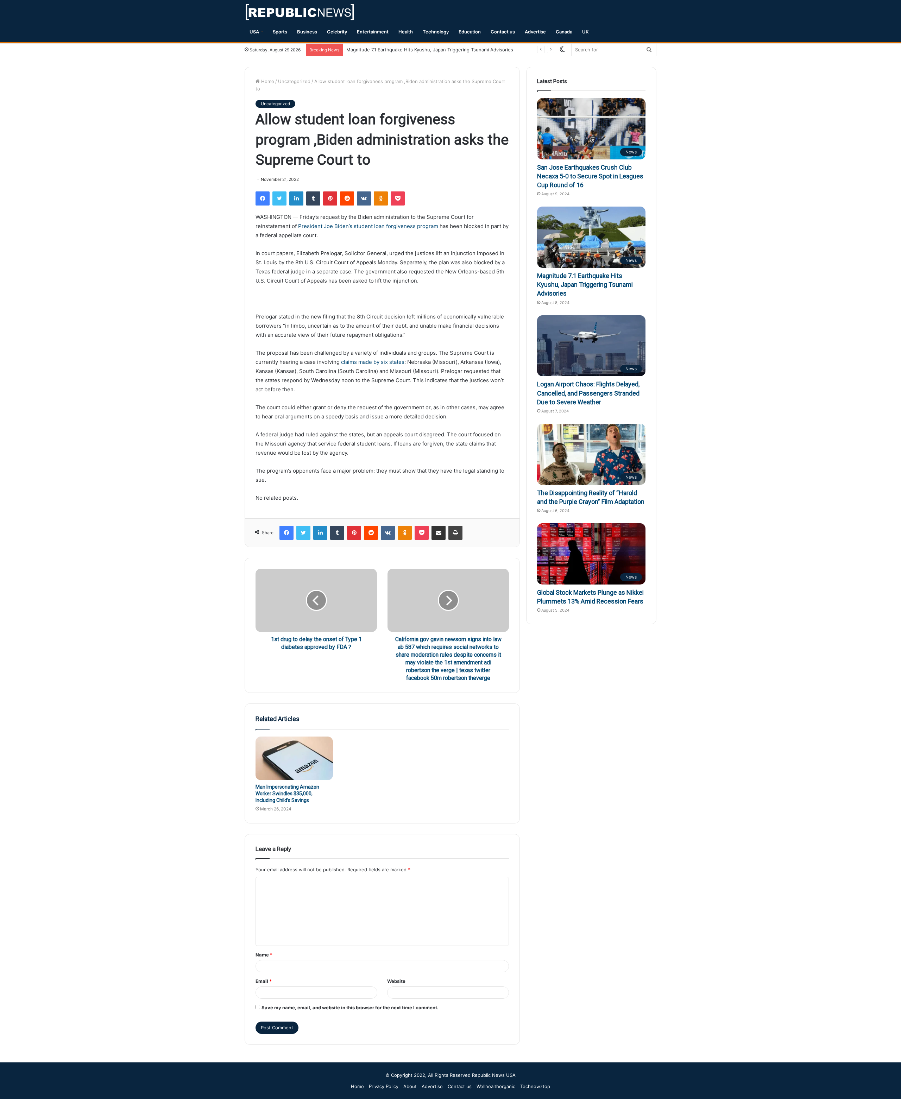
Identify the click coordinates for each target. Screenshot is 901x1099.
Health (405, 31)
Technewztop (535, 1086)
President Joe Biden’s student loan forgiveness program (368, 226)
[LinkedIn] (296, 198)
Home (267, 81)
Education (470, 31)
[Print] (455, 533)
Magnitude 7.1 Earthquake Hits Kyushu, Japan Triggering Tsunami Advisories (429, 49)
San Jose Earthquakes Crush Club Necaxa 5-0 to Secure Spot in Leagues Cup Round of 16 (590, 176)
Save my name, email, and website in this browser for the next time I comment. (350, 1007)
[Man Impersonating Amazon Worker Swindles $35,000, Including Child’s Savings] (294, 758)
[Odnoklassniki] (381, 198)
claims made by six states (372, 362)
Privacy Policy (383, 1086)
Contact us (503, 31)
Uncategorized (294, 81)
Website (396, 981)
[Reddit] (347, 198)
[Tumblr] (313, 198)
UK (585, 31)
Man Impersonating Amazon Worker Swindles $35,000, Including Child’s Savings (287, 793)
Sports (280, 31)
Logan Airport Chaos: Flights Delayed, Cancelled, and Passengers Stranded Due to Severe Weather (588, 392)
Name (264, 955)
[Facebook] (263, 198)
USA (254, 31)
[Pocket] (398, 198)
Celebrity (337, 31)
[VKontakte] (364, 198)
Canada (564, 31)
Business (307, 31)
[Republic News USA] (300, 12)
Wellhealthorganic (496, 1086)
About (410, 1086)
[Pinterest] (330, 198)
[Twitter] (279, 198)
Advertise (535, 31)
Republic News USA (494, 1075)
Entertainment (373, 31)
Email (264, 981)
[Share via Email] (438, 533)
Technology (436, 31)
